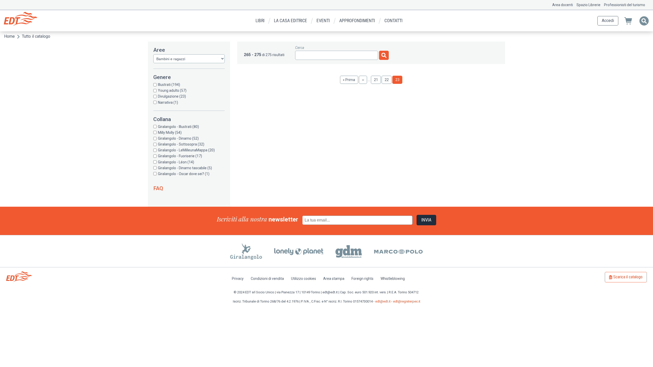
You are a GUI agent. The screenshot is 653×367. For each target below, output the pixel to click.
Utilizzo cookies (303, 279)
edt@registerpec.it (406, 301)
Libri (260, 20)
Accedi (608, 20)
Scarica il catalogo (628, 276)
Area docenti (562, 5)
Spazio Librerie (588, 5)
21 (377, 80)
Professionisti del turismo (624, 5)
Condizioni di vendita (267, 279)
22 (388, 80)
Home (9, 36)
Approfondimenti (357, 20)
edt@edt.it (383, 301)
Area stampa (333, 279)
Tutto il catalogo (36, 36)
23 (398, 80)
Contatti (393, 20)
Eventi (323, 20)
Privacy (238, 279)
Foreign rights (362, 279)
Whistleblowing (393, 279)
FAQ (158, 188)
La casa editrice (290, 20)
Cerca (299, 48)
